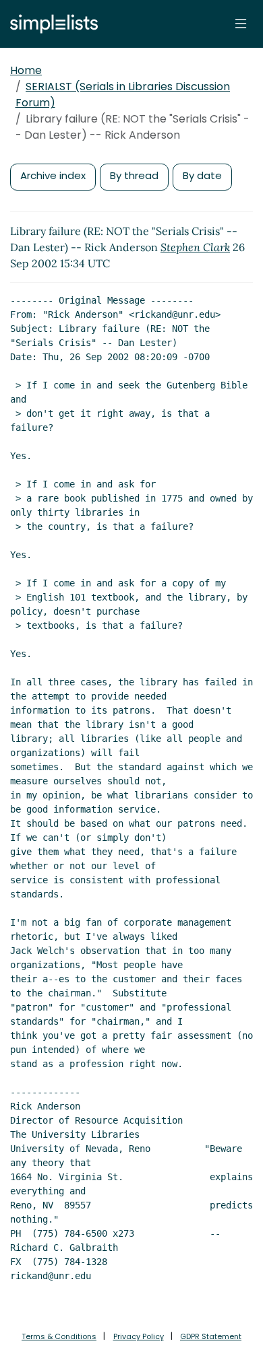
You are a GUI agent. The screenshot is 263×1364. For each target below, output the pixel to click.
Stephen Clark (195, 247)
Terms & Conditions (59, 1336)
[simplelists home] (50, 24)
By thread (134, 175)
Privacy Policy (138, 1336)
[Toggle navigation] (241, 23)
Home (26, 70)
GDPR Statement (210, 1336)
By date (202, 175)
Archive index (53, 175)
